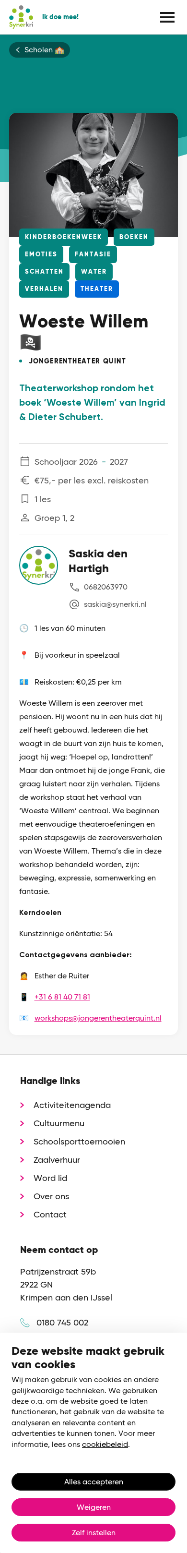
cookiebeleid (105, 1444)
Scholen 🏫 (44, 50)
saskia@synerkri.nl (115, 604)
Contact (50, 1214)
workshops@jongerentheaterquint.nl (98, 1018)
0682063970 (106, 586)
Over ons (51, 1196)
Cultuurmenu (59, 1123)
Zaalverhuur (57, 1160)
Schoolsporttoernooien (79, 1141)
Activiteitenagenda (72, 1105)
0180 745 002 (62, 1322)
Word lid (50, 1178)
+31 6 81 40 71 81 (62, 996)
